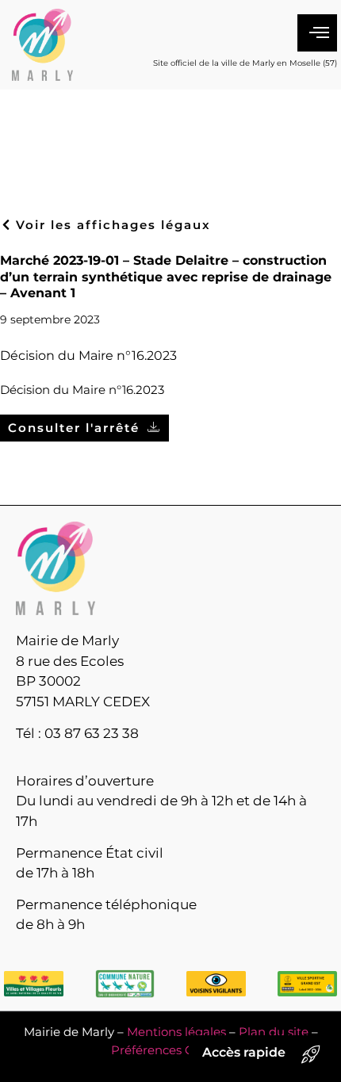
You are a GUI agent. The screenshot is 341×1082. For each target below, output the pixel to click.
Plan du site (273, 1031)
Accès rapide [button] (243, 1052)
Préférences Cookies (171, 1049)
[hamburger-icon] (317, 33)
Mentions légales (176, 1031)
